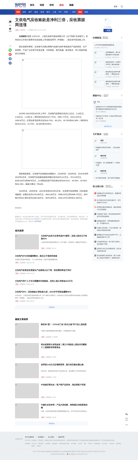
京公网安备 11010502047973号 (78, 454)
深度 (42, 5)
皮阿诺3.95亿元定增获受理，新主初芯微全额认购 (62, 365)
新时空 (39, 446)
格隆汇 (33, 446)
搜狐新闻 (54, 443)
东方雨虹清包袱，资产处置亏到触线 (108, 178)
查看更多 (52, 307)
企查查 (80, 443)
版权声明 (61, 437)
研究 (52, 5)
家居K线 (103, 171)
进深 (102, 140)
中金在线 (104, 443)
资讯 (32, 5)
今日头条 (34, 443)
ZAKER (90, 443)
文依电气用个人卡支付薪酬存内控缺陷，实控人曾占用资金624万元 (44, 281)
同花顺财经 (97, 443)
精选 (61, 5)
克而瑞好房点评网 (64, 443)
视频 (71, 5)
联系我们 (41, 437)
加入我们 (51, 437)
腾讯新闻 (40, 443)
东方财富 (73, 443)
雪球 (85, 443)
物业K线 (103, 156)
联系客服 (38, 221)
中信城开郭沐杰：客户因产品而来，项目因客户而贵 (63, 385)
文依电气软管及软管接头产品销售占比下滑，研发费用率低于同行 (43, 270)
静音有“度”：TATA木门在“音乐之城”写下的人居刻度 (64, 324)
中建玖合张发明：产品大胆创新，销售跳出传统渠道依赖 (64, 406)
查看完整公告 (108, 126)
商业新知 (118, 443)
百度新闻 (47, 443)
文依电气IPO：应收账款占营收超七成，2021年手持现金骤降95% (43, 292)
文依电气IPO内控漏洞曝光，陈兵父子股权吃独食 (36, 256)
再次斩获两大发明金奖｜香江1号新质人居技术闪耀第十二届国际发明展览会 (64, 345)
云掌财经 (111, 443)
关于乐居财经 (29, 437)
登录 (115, 6)
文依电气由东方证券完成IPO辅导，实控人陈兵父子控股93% (64, 237)
